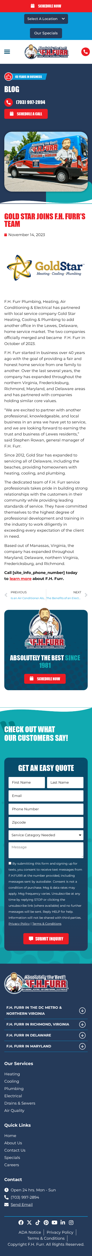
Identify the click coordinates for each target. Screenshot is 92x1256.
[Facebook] (21, 1222)
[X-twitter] (29, 1222)
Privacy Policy (19, 924)
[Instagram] (71, 1222)
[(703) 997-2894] (8, 102)
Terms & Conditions (46, 924)
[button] (7, 52)
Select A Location (42, 19)
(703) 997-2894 (30, 102)
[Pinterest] (46, 1222)
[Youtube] (54, 1222)
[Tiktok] (37, 1222)
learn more (20, 578)
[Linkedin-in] (62, 1222)
